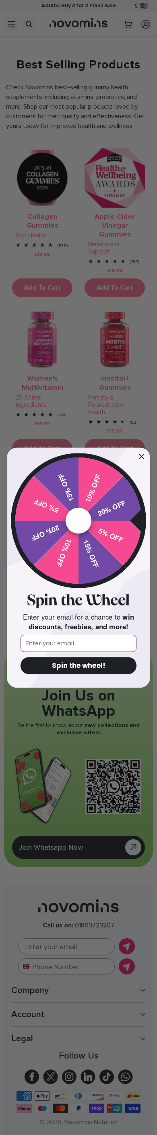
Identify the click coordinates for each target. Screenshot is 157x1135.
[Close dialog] (142, 456)
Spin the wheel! (78, 665)
